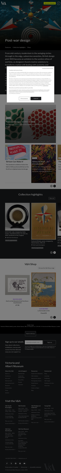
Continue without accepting (47, 68)
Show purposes (24, 98)
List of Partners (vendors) (14, 93)
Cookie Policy (45, 85)
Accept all (36, 98)
